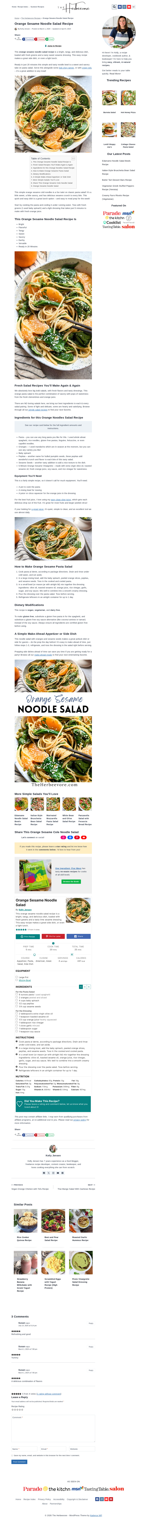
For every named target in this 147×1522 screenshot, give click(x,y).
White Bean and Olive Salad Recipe (68, 818)
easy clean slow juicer (61, 500)
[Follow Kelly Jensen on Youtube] (58, 1173)
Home (14, 7)
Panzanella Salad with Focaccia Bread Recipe (85, 820)
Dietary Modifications (41, 174)
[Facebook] (120, 7)
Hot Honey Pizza (128, 112)
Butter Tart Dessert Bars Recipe (117, 180)
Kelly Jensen (25, 29)
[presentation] (25, 1221)
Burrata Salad (109, 112)
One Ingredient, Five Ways (68, 868)
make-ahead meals (43, 655)
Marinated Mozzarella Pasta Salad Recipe (52, 820)
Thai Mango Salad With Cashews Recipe (76, 1187)
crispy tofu (87, 68)
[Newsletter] (134, 7)
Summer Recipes (37, 7)
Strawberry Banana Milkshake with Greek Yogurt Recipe (24, 1285)
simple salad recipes (37, 410)
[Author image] (16, 29)
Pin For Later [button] (55, 936)
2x (85, 987)
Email (44, 1449)
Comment (17, 1417)
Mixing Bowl (25, 980)
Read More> (115, 74)
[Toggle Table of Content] (72, 158)
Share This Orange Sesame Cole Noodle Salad (52, 183)
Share (80, 936)
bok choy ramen (66, 68)
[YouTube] (129, 7)
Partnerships (56, 1504)
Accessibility (58, 1499)
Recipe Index (30, 1499)
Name (15, 1449)
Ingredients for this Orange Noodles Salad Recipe (53, 168)
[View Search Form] (114, 6)
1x (81, 987)
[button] (17, 929)
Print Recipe (29, 937)
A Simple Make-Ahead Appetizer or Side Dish (52, 177)
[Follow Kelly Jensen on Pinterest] (62, 1173)
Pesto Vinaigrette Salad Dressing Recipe (80, 1282)
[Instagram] (124, 7)
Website (74, 1449)
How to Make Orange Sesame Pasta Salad (51, 171)
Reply (91, 1323)
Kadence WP (96, 1515)
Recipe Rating (17, 1406)
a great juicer (38, 509)
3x (89, 987)
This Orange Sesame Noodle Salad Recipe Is (52, 162)
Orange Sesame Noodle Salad (45, 186)
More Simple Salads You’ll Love (46, 180)
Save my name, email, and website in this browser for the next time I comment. (47, 1455)
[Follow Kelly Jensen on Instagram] (53, 1173)
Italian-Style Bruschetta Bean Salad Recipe (36, 820)
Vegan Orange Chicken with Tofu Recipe (30, 1187)
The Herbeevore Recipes (31, 18)
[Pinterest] (111, 1499)
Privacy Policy (44, 1499)
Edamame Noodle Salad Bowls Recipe (21, 820)
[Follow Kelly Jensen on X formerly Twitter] (49, 1173)
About (45, 1504)
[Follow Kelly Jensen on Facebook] (44, 1173)
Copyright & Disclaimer (77, 1499)
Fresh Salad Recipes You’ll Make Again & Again (53, 165)
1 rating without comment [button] (49, 1394)
